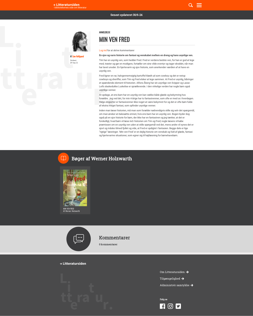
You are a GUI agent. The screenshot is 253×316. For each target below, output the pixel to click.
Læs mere (72, 208)
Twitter (178, 306)
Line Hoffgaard (78, 56)
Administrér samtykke (174, 285)
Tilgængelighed (170, 278)
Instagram (170, 306)
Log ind (103, 50)
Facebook (162, 306)
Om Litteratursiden (172, 272)
